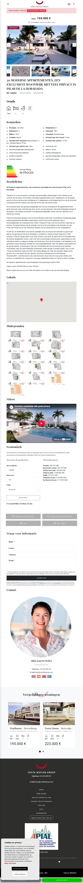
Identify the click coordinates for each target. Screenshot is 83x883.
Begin (41, 789)
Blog (41, 809)
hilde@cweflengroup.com (41, 672)
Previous (9, 44)
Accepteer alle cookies (19, 869)
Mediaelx (73, 873)
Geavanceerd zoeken (36, 10)
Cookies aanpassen (20, 874)
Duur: (9, 485)
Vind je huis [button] (41, 793)
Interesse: (10, 475)
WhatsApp (62, 880)
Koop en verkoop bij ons (41, 797)
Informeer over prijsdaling (42, 22)
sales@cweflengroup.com (41, 782)
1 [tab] (39, 751)
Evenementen (41, 813)
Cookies (41, 873)
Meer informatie (10, 863)
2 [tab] (43, 751)
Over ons (41, 805)
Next (74, 44)
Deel (25, 523)
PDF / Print (61, 523)
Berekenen (23, 497)
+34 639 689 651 (41, 669)
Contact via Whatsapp (25, 516)
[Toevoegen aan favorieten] (38, 704)
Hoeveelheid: (12, 466)
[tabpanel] (24, 726)
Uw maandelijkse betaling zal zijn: (20, 504)
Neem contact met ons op (41, 818)
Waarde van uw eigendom (41, 801)
